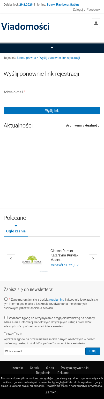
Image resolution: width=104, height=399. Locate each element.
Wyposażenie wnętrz (65, 265)
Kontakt (18, 368)
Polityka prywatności (75, 368)
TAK (10, 334)
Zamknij (52, 392)
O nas (50, 368)
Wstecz (11, 259)
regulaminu (56, 299)
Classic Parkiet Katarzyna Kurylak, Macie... (65, 255)
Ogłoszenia (16, 231)
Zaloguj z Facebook (86, 9)
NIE (19, 334)
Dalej (93, 259)
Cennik (34, 368)
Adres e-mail (14, 91)
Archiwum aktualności (83, 125)
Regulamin (43, 373)
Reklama (63, 373)
